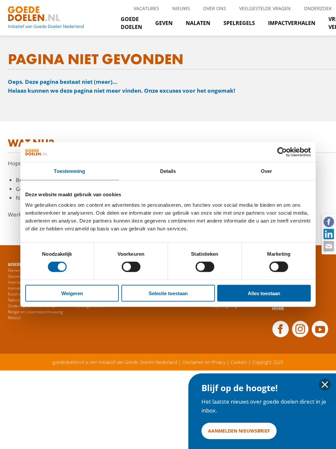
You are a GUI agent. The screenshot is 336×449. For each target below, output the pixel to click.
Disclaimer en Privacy (203, 362)
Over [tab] (266, 171)
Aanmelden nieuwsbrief (239, 431)
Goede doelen (54, 17)
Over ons (214, 8)
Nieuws (181, 8)
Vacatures (146, 8)
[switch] (131, 267)
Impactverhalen (291, 23)
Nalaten (198, 23)
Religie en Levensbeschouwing (35, 312)
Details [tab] (168, 171)
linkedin (328, 234)
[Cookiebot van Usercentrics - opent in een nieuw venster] (282, 152)
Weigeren (72, 293)
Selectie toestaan (168, 293)
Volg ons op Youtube (320, 329)
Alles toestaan (264, 293)
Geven (164, 23)
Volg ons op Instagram (300, 329)
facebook (328, 221)
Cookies (239, 362)
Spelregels (239, 23)
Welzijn (14, 317)
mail (328, 246)
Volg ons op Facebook (280, 329)
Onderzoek (318, 8)
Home (278, 308)
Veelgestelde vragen (265, 8)
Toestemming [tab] (69, 171)
